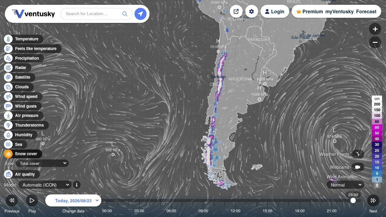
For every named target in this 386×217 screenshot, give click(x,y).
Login (277, 11)
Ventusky (32, 14)
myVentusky (339, 11)
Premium (312, 11)
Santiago (218, 76)
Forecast (366, 11)
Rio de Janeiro (312, 35)
